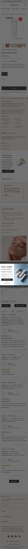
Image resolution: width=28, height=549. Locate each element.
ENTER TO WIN (7, 279)
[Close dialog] (27, 265)
